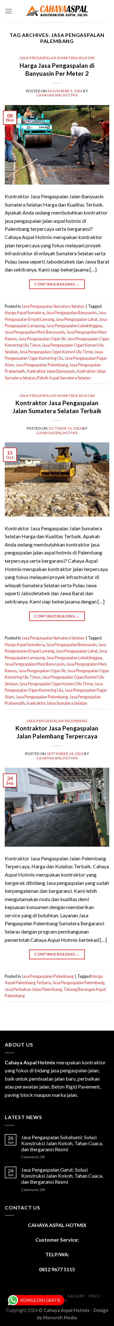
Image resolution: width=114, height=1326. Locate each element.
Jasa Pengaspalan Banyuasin (71, 312)
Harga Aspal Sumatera (24, 312)
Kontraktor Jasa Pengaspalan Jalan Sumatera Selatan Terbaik (57, 406)
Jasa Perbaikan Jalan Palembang (33, 989)
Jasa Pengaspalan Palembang (42, 364)
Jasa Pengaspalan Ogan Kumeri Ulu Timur (56, 351)
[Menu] (8, 11)
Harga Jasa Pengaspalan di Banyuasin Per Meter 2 (57, 69)
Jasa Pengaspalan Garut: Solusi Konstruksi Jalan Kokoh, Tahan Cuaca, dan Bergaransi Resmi (62, 1176)
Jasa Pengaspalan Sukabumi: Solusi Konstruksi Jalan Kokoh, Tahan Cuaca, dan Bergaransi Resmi (62, 1143)
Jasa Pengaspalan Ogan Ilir (42, 338)
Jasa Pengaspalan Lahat (77, 319)
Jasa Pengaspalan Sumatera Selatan (57, 58)
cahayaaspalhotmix (57, 95)
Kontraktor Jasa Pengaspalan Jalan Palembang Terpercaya (57, 732)
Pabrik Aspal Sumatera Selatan (64, 377)
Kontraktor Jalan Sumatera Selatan (57, 703)
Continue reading (57, 284)
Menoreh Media (60, 1317)
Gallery (76, 1296)
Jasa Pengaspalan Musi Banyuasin (35, 332)
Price (94, 1296)
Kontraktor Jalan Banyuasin (51, 371)
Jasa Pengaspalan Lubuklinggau (74, 325)
